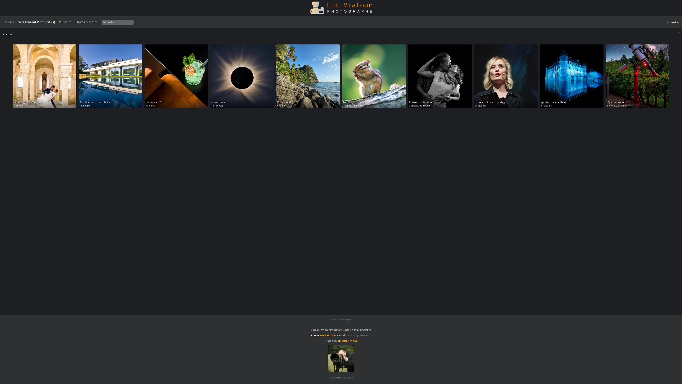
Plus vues (65, 22)
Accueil (8, 34)
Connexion (673, 22)
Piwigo (347, 319)
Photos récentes (86, 22)
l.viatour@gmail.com (359, 335)
